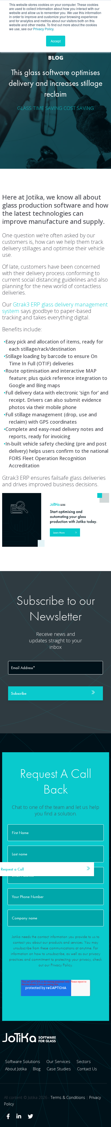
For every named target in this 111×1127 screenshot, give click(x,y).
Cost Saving (79, 108)
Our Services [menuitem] (58, 1061)
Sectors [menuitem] (84, 1061)
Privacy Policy (43, 28)
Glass (24, 108)
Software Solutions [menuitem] (22, 1061)
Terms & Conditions (68, 1097)
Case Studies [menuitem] (59, 1068)
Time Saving (47, 108)
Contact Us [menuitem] (87, 1068)
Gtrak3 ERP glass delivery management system (55, 308)
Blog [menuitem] (36, 1068)
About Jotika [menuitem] (16, 1068)
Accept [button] (56, 41)
